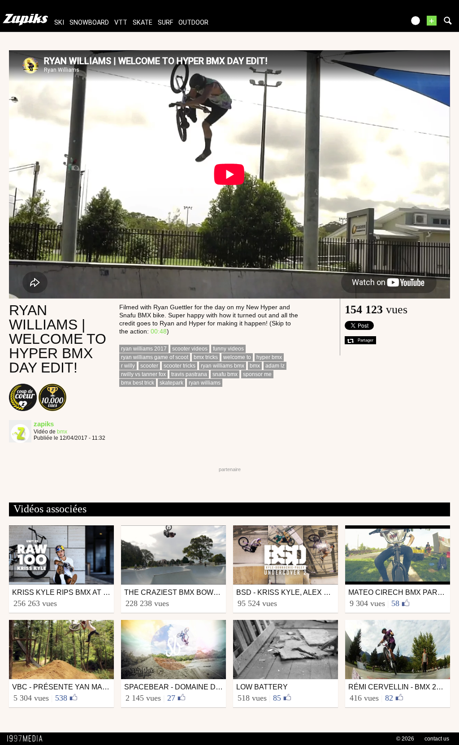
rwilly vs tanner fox (143, 374)
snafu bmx (225, 374)
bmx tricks (206, 357)
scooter (149, 366)
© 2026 (405, 739)
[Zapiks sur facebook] (379, 23)
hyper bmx (269, 357)
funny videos (228, 349)
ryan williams (205, 383)
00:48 (159, 331)
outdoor (193, 22)
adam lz (275, 366)
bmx (62, 432)
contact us (436, 739)
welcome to (237, 357)
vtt (120, 22)
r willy (128, 366)
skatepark (171, 383)
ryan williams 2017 (144, 349)
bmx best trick (137, 383)
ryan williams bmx (222, 366)
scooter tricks (179, 366)
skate (142, 22)
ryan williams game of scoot (154, 357)
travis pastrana (189, 374)
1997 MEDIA (27, 738)
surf (165, 22)
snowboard (89, 22)
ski (59, 22)
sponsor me (257, 374)
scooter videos (190, 349)
